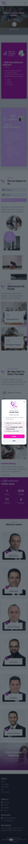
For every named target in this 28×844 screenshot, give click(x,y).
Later (14, 441)
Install (14, 436)
